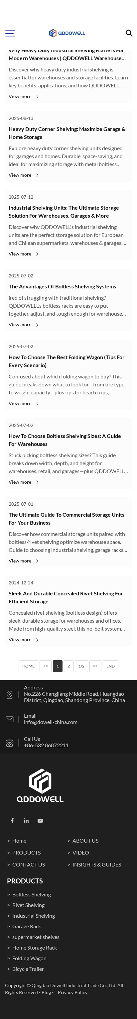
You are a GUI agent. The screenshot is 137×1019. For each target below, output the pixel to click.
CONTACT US (28, 864)
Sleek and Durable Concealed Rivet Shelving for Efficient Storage (66, 597)
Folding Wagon (29, 958)
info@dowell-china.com (50, 722)
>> (95, 666)
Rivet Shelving (28, 905)
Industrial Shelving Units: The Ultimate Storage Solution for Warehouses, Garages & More (64, 211)
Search (122, 12)
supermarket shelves (36, 937)
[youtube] (40, 821)
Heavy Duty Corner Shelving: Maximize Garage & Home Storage (67, 133)
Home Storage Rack (34, 947)
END (110, 665)
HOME (28, 665)
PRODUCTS (26, 852)
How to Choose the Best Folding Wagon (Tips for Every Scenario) (67, 361)
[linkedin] (26, 821)
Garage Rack (26, 926)
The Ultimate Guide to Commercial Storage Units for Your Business (66, 518)
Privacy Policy (72, 992)
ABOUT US (85, 840)
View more (20, 96)
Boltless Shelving (31, 894)
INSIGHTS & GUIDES (96, 864)
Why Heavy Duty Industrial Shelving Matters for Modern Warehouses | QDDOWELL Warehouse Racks (66, 54)
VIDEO (80, 852)
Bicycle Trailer (28, 969)
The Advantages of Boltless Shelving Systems (62, 286)
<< (45, 666)
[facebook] (12, 821)
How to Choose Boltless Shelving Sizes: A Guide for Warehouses (65, 440)
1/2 (81, 665)
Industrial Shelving (33, 915)
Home (19, 840)
